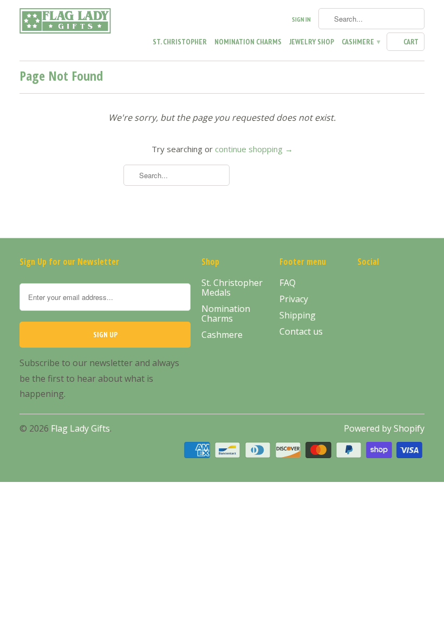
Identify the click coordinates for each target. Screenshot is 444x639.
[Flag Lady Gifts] (66, 22)
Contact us (301, 331)
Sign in (301, 19)
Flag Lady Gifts (80, 428)
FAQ (287, 283)
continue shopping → (254, 149)
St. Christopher (180, 42)
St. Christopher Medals (232, 287)
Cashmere (360, 42)
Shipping (297, 315)
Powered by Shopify (384, 428)
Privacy (293, 299)
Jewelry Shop (311, 42)
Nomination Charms (248, 42)
